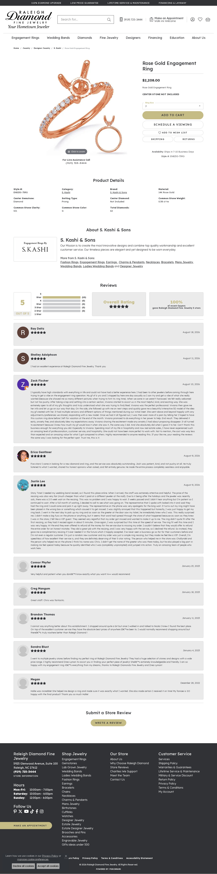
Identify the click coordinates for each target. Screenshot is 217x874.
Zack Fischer (39, 380)
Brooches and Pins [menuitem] (74, 832)
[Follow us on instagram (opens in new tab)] (41, 811)
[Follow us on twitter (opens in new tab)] (20, 811)
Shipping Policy (168, 763)
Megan (35, 679)
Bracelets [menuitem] (68, 787)
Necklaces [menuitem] (68, 795)
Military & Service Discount (176, 775)
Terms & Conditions (171, 787)
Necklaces (153, 262)
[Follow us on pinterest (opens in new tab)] (15, 811)
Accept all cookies (48, 866)
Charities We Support (123, 771)
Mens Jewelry (184, 262)
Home (16, 48)
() (84, 297)
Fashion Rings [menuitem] (71, 779)
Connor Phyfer (41, 562)
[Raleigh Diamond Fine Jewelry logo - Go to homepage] (28, 19)
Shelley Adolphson (44, 354)
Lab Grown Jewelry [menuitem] (74, 767)
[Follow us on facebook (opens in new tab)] (37, 811)
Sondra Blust (40, 646)
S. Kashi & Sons (118, 192)
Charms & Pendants (131, 262)
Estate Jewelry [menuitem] (71, 824)
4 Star (38, 302)
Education (177, 37)
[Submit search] (110, 19)
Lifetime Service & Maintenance (179, 771)
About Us (198, 37)
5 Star (38, 296)
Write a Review (108, 722)
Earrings (111, 262)
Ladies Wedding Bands (98, 266)
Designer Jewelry (42, 48)
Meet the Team (120, 775)
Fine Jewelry (109, 37)
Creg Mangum (40, 588)
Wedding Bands (58, 37)
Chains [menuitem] (66, 791)
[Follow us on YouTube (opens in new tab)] (26, 811)
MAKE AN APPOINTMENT (30, 825)
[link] (46, 3)
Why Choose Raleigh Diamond (129, 763)
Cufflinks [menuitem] (67, 812)
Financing (155, 37)
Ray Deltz (37, 328)
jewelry (26, 48)
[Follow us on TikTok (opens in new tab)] (32, 811)
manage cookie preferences (32, 859)
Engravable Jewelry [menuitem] (74, 840)
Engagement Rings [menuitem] (74, 759)
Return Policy (167, 779)
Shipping (158, 139)
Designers (133, 37)
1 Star (38, 314)
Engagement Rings (25, 37)
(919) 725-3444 (76, 162)
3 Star (38, 307)
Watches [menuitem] (67, 816)
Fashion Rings (69, 262)
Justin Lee (38, 481)
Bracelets (167, 262)
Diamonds (84, 37)
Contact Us (117, 779)
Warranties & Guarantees (175, 767)
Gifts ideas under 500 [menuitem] (75, 844)
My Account (166, 791)
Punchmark (115, 869)
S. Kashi (57, 48)
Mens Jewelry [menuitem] (71, 804)
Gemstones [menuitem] (69, 763)
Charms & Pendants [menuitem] (74, 799)
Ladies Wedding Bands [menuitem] (76, 775)
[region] (76, 105)
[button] (192, 19)
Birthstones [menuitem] (69, 808)
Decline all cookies (23, 866)
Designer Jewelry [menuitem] (73, 820)
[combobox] (81, 19)
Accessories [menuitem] (69, 836)
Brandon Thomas (43, 614)
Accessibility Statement (139, 858)
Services (164, 759)
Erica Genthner (41, 452)
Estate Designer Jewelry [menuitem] (77, 828)
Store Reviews (119, 767)
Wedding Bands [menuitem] (72, 771)
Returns (189, 139)
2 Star (38, 311)
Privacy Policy (167, 783)
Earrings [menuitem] (67, 783)
